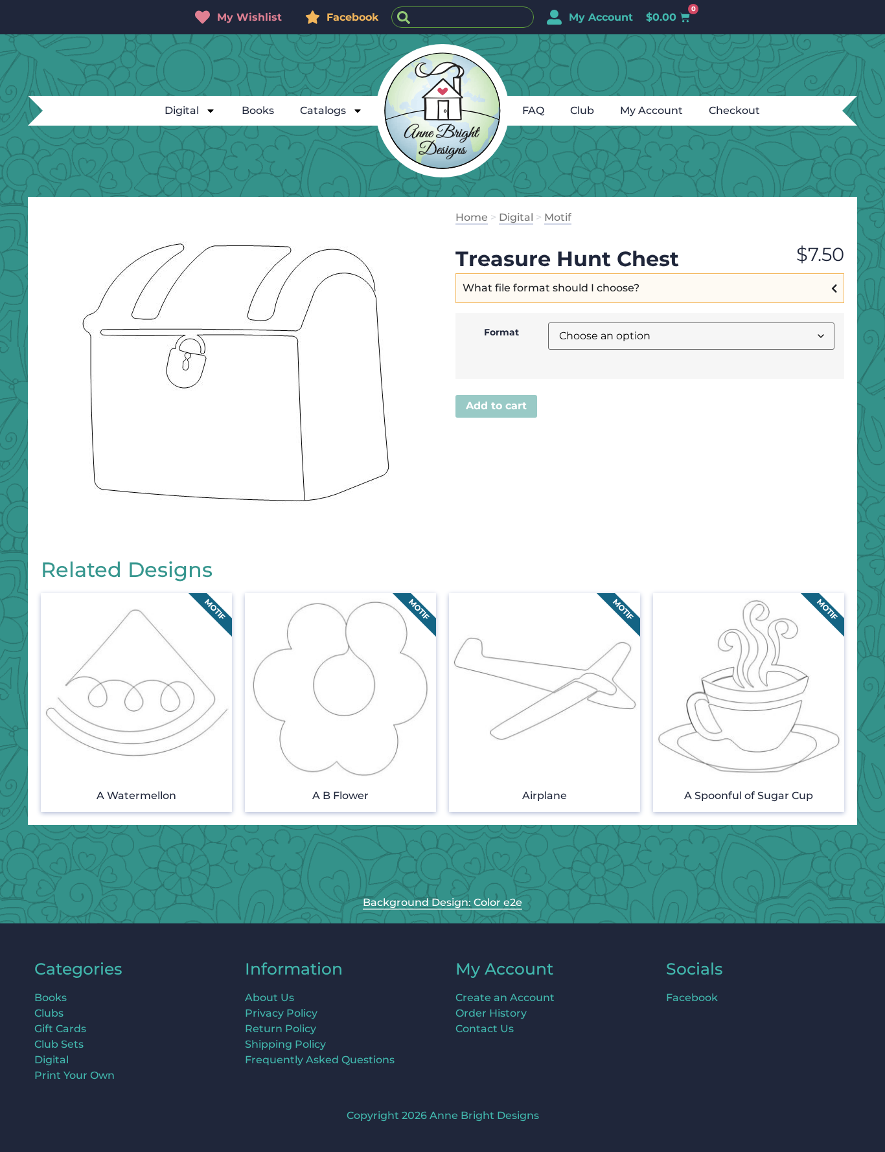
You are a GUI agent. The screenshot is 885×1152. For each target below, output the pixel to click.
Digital (182, 110)
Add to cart (496, 406)
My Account (651, 110)
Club (582, 110)
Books (258, 110)
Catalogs (323, 110)
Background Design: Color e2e (442, 902)
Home (471, 217)
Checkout (734, 110)
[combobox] (462, 17)
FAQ (533, 110)
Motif (557, 217)
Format (501, 332)
